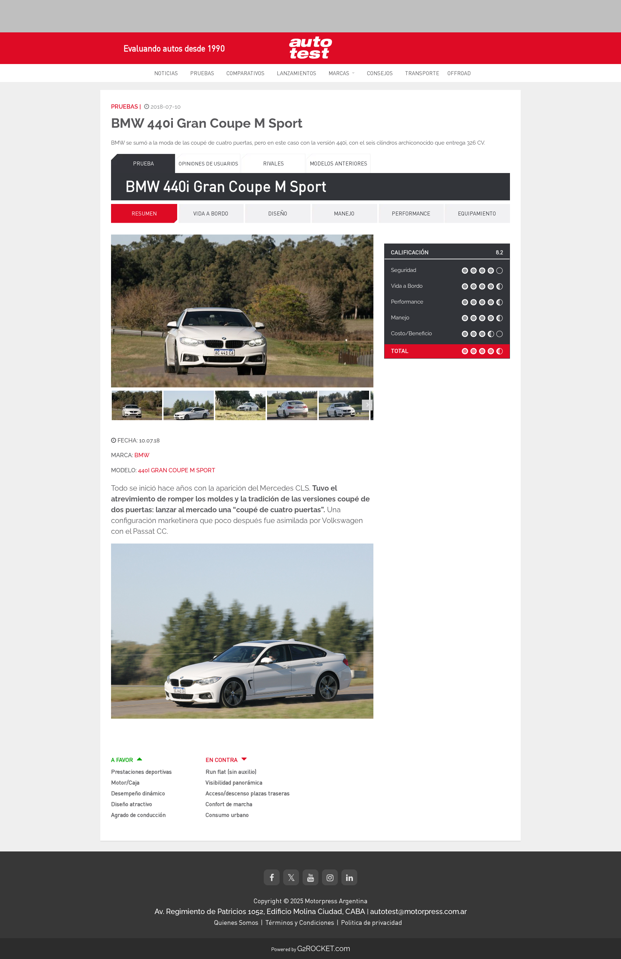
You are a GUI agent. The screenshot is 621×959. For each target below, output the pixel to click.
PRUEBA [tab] (143, 163)
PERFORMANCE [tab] (411, 213)
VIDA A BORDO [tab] (210, 213)
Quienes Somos (236, 922)
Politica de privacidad (371, 922)
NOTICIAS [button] (166, 73)
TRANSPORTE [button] (422, 73)
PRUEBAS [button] (202, 73)
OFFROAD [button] (459, 73)
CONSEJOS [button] (380, 73)
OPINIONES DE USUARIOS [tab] (208, 163)
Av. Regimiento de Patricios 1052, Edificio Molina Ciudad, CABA (260, 911)
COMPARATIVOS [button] (245, 73)
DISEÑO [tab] (277, 213)
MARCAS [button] (338, 73)
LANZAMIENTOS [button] (296, 73)
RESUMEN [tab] (144, 213)
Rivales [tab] (273, 163)
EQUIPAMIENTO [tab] (477, 213)
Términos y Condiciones (299, 922)
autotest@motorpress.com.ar (418, 911)
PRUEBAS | (126, 106)
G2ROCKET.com (323, 948)
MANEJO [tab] (344, 213)
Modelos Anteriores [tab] (338, 163)
